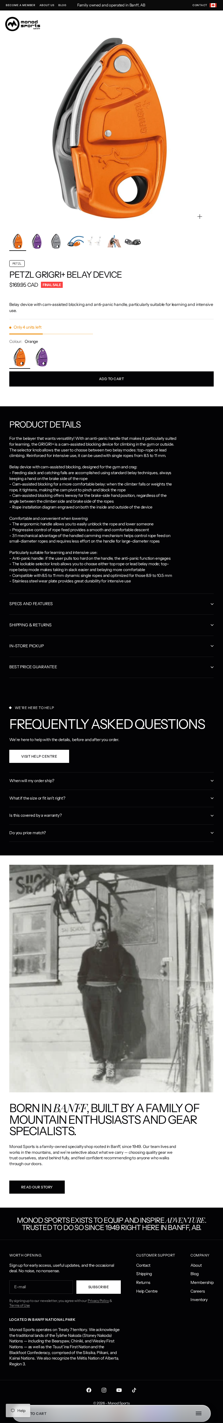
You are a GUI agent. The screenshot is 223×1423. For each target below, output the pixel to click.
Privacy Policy (98, 1300)
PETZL (17, 263)
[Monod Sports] (22, 24)
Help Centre (147, 1291)
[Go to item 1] (17, 241)
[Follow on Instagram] (104, 1390)
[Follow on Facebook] (89, 1390)
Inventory (199, 1299)
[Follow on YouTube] (119, 1390)
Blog (194, 1273)
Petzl (21, 274)
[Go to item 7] (132, 241)
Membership (202, 1282)
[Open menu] (201, 1413)
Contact (143, 1265)
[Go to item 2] (36, 241)
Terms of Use (19, 1305)
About (196, 1265)
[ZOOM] (200, 216)
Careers (197, 1291)
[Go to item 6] (113, 241)
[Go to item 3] (56, 241)
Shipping (144, 1273)
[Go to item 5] (94, 241)
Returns (143, 1282)
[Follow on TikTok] (134, 1390)
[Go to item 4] (75, 241)
